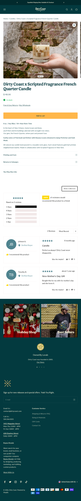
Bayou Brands (8, 459)
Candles (12, 19)
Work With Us (8, 472)
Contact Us (36, 425)
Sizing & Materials (38, 417)
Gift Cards (36, 421)
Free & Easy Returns (10, 105)
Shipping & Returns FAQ (41, 414)
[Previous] (17, 2)
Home (5, 19)
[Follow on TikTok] (26, 481)
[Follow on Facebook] (4, 481)
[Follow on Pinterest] (21, 481)
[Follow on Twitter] (10, 481)
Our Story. (40, 362)
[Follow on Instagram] (15, 481)
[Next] (63, 2)
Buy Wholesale (24, 105)
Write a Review (70, 189)
